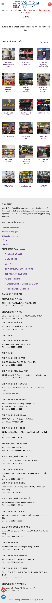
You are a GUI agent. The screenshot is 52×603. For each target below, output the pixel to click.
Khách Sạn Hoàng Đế (8, 186)
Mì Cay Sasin (9, 136)
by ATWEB (38, 600)
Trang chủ (7, 10)
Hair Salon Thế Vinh (26, 113)
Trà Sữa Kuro (8, 160)
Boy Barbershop (26, 186)
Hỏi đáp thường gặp (10, 232)
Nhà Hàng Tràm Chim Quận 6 (26, 161)
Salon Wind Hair (8, 113)
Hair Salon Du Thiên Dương (43, 89)
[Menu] (2, 4)
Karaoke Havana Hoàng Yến (43, 64)
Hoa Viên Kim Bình (43, 160)
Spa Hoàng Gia (26, 137)
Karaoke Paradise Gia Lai (8, 64)
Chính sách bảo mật (10, 236)
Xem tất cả (44, 42)
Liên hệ (5, 244)
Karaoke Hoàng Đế (26, 63)
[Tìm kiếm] (50, 4)
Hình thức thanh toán (10, 227)
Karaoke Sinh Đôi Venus (8, 89)
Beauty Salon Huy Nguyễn (26, 89)
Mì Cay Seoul (43, 113)
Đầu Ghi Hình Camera (25, 10)
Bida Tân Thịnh (43, 137)
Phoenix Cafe (43, 186)
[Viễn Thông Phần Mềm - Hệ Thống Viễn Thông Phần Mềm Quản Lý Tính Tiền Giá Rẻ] (26, 4)
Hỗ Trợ (4, 240)
